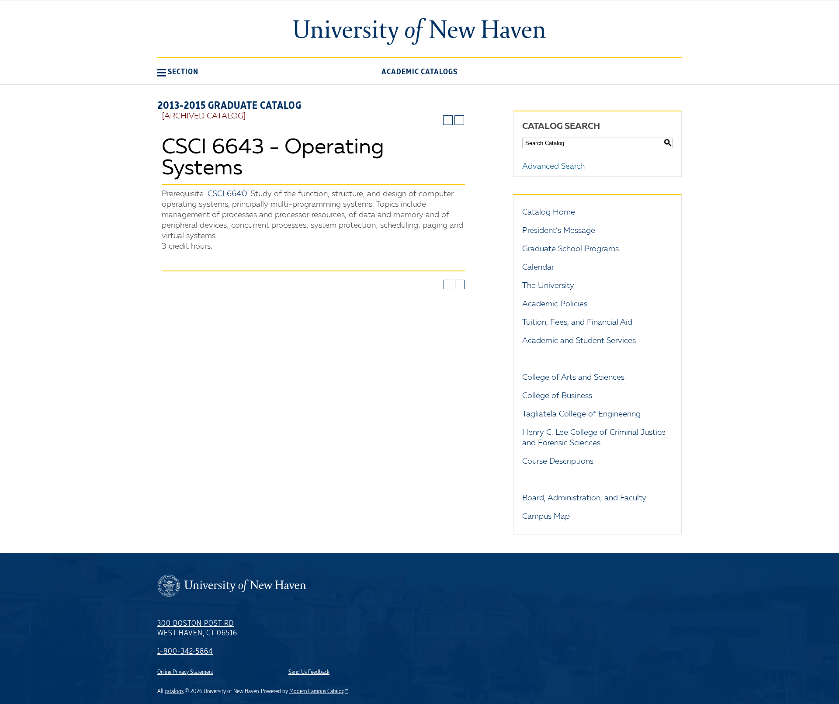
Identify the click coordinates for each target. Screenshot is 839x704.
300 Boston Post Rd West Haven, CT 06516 (197, 628)
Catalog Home (548, 212)
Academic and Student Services (579, 341)
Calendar (538, 267)
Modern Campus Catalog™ (318, 691)
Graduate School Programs (570, 249)
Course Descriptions (557, 461)
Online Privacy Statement (185, 672)
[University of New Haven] (419, 31)
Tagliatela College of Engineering (581, 414)
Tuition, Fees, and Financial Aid (577, 322)
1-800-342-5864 (185, 651)
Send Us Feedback (308, 672)
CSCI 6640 (227, 194)
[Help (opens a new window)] (459, 120)
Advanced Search (553, 166)
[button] (177, 72)
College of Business (557, 396)
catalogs (174, 691)
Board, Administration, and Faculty (584, 498)
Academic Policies (554, 304)
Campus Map (546, 516)
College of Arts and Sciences (573, 377)
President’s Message (558, 231)
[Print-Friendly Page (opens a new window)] (448, 120)
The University (548, 286)
